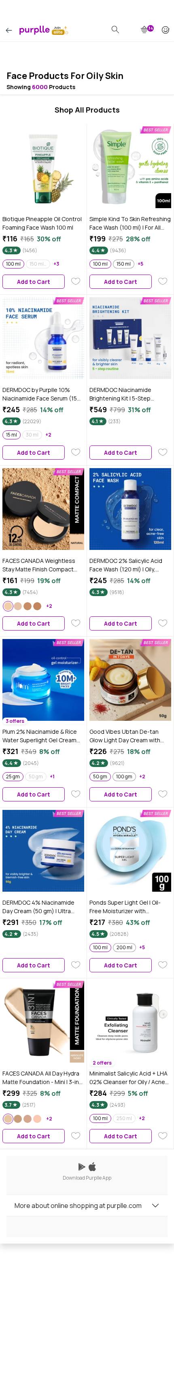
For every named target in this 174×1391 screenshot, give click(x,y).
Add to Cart (33, 281)
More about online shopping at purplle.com (78, 1205)
